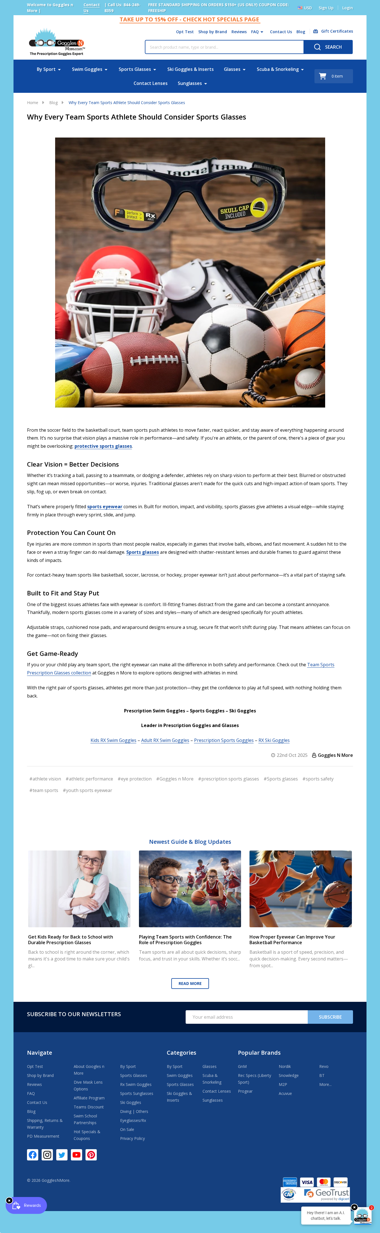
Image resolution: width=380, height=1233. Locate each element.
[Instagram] (47, 1154)
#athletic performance (89, 779)
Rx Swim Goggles (136, 1084)
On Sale (127, 1129)
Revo (324, 1066)
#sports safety (318, 779)
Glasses (232, 69)
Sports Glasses (135, 69)
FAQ (255, 31)
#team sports (43, 790)
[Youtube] (76, 1154)
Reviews (239, 31)
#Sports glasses (281, 779)
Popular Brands (259, 1052)
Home (32, 102)
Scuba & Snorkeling (278, 69)
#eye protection (135, 779)
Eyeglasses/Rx (133, 1120)
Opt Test (185, 31)
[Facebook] (32, 1154)
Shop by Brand (212, 31)
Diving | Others (134, 1111)
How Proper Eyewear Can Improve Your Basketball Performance (292, 940)
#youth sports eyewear (87, 790)
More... (325, 1084)
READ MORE (190, 983)
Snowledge (289, 1075)
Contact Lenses (151, 83)
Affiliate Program (89, 1098)
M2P (283, 1084)
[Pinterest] (91, 1154)
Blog (300, 31)
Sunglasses (190, 83)
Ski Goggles (130, 1102)
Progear (245, 1091)
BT (322, 1075)
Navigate (39, 1052)
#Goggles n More (175, 779)
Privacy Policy (132, 1138)
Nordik (285, 1066)
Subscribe (330, 1017)
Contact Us (281, 31)
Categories (181, 1052)
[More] (261, 32)
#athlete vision (45, 779)
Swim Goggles (87, 69)
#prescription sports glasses (228, 779)
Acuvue (285, 1093)
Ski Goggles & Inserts (190, 69)
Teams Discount (89, 1107)
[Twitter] (62, 1154)
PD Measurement (43, 1136)
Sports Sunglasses (136, 1093)
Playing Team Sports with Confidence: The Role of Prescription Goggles (185, 940)
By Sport (46, 69)
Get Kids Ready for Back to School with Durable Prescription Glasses (70, 940)
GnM (242, 1066)
